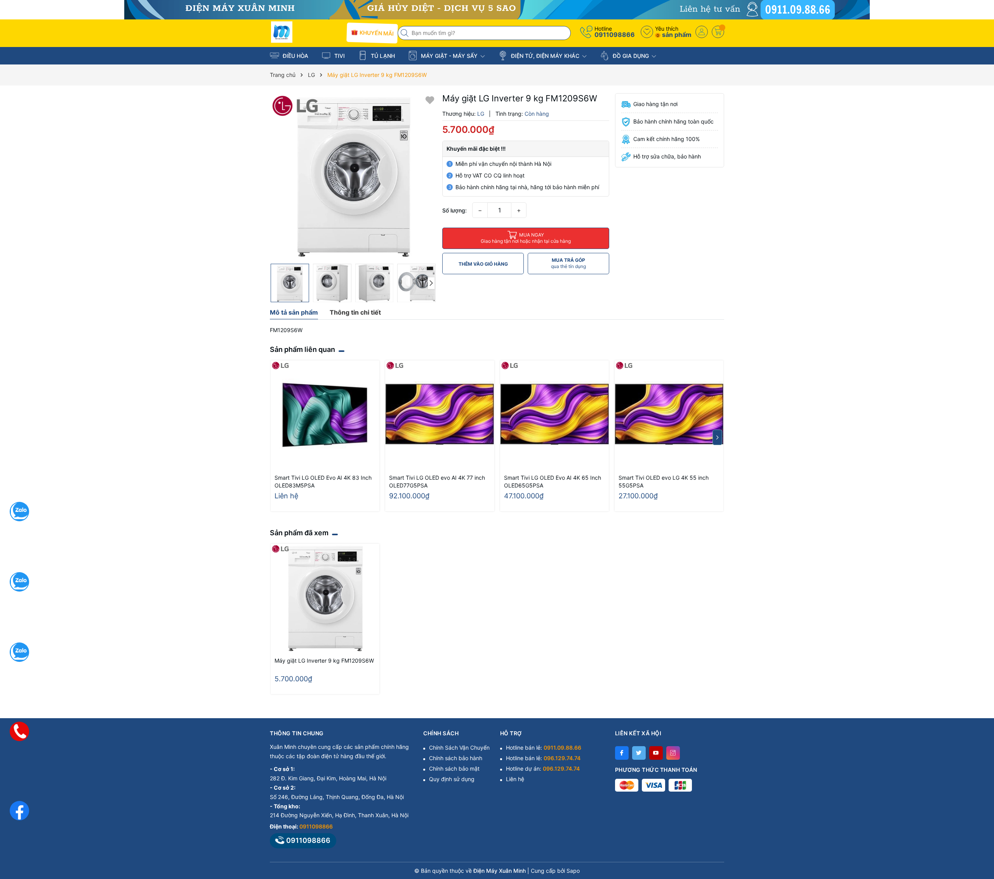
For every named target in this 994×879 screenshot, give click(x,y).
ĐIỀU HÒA (294, 55)
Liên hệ (515, 779)
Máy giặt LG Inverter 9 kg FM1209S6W (324, 660)
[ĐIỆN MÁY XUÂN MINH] (497, 9)
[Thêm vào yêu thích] (429, 99)
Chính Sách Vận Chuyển (459, 747)
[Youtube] (656, 753)
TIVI (339, 55)
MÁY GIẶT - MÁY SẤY (449, 55)
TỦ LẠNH (382, 55)
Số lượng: (454, 210)
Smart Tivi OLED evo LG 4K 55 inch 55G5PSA (664, 481)
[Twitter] (639, 753)
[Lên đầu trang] (978, 810)
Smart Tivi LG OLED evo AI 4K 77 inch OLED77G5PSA (437, 481)
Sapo (573, 870)
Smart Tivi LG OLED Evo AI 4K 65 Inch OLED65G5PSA (552, 481)
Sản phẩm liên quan (302, 349)
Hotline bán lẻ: (543, 747)
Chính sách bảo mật (454, 768)
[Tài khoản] (701, 32)
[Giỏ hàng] (718, 32)
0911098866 (614, 34)
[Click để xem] (353, 176)
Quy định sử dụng (451, 779)
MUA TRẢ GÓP (568, 263)
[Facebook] (622, 753)
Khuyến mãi (375, 32)
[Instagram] (673, 753)
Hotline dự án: (543, 768)
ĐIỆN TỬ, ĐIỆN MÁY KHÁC (545, 55)
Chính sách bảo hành (455, 758)
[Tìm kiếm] (405, 33)
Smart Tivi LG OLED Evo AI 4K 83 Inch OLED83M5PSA (323, 481)
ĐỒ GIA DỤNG (630, 55)
